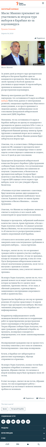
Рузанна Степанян (8, 29)
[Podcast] (28, 422)
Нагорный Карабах (10, 9)
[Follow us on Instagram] (18, 422)
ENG (17, 444)
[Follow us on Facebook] (3, 422)
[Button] (40, 38)
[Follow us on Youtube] (13, 422)
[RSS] (23, 422)
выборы (4, 101)
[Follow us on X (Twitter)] (8, 422)
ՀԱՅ (7, 444)
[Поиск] (38, 444)
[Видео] (28, 444)
